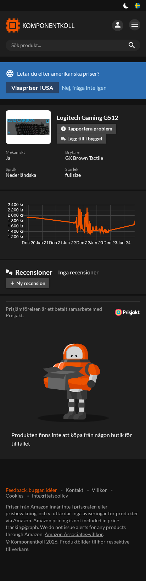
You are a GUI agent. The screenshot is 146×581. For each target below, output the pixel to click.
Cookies (14, 496)
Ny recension (27, 283)
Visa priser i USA (32, 87)
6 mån (96, 206)
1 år (115, 206)
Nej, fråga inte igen (84, 87)
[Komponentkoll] (40, 25)
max (132, 206)
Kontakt (74, 490)
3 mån (75, 206)
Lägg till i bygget (81, 138)
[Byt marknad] (137, 5)
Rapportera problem (86, 129)
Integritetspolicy (50, 496)
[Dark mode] (126, 5)
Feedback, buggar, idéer (31, 490)
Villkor (99, 490)
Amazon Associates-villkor (74, 534)
